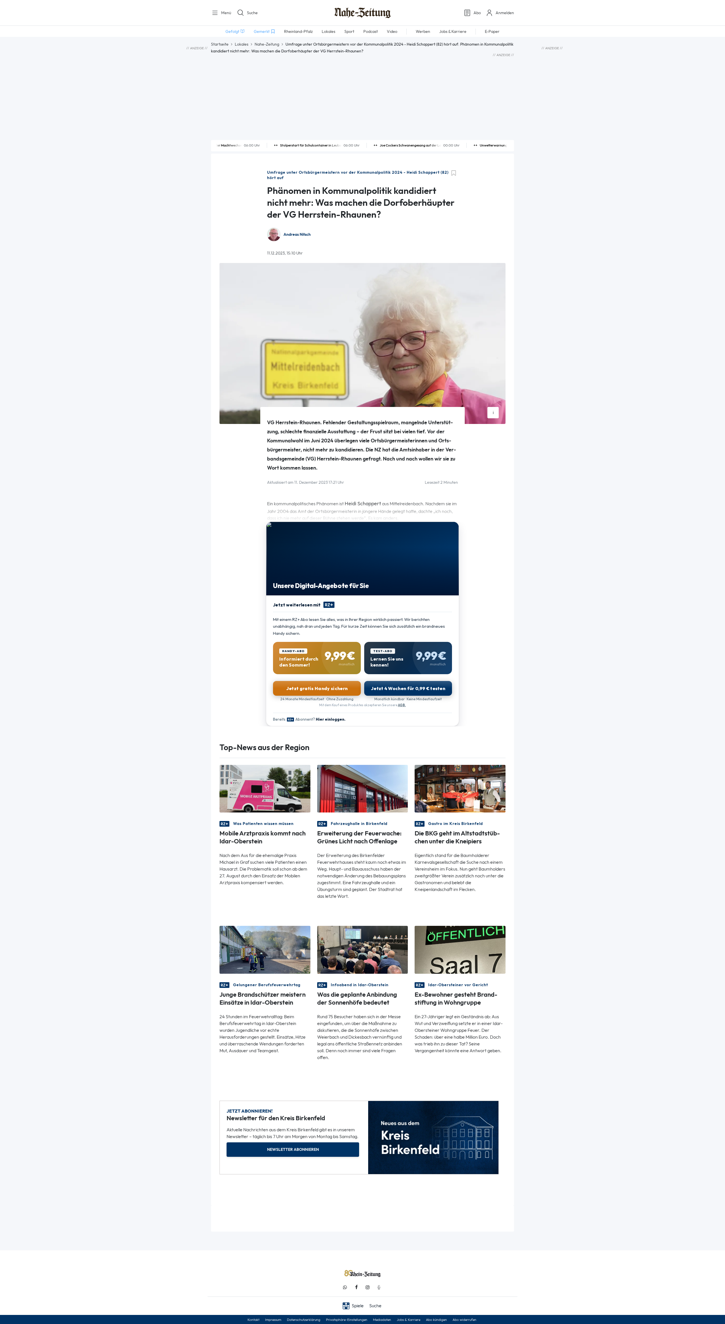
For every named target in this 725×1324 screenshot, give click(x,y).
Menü (225, 12)
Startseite (220, 44)
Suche (252, 12)
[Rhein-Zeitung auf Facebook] (356, 1287)
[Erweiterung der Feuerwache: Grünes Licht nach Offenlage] (362, 788)
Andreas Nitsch (297, 234)
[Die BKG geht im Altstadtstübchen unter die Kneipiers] (460, 788)
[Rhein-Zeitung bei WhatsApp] (345, 1287)
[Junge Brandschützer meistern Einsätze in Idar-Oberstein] (264, 949)
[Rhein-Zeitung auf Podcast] (379, 1287)
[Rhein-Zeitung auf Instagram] (367, 1287)
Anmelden (505, 12)
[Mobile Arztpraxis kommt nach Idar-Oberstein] (264, 788)
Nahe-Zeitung (267, 44)
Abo (477, 12)
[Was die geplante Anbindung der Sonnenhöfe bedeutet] (362, 949)
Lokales (241, 44)
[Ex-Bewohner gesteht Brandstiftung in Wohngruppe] (460, 949)
